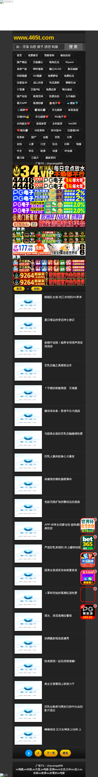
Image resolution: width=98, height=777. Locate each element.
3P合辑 (68, 150)
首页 (19, 55)
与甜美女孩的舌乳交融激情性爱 (63, 433)
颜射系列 (51, 157)
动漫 (54, 150)
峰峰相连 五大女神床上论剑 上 (62, 729)
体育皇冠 (73, 110)
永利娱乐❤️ (23, 123)
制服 (78, 144)
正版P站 (35, 89)
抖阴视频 (22, 75)
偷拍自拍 (65, 55)
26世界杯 (39, 130)
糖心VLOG (55, 69)
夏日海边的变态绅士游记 (59, 319)
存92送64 (56, 130)
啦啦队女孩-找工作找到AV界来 (63, 297)
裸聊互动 (71, 82)
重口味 (20, 157)
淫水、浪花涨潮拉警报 (58, 615)
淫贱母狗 (49, 55)
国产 (33, 137)
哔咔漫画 (38, 69)
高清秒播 (38, 103)
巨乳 (57, 137)
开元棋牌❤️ (42, 116)
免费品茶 (51, 89)
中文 (19, 150)
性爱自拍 (54, 96)
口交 (43, 144)
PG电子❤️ (61, 116)
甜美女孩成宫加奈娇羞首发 (60, 570)
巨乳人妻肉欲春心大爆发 (59, 456)
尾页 (65, 753)
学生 (31, 150)
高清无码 (38, 96)
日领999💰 (23, 116)
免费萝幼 (53, 75)
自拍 (19, 144)
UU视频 (37, 75)
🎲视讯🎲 (40, 110)
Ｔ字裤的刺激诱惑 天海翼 (60, 388)
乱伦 (54, 144)
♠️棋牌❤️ (22, 110)
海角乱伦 (54, 62)
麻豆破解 (73, 69)
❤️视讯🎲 (22, 130)
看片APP (22, 103)
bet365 (73, 123)
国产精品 (22, 62)
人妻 (31, 144)
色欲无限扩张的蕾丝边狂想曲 (62, 502)
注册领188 (73, 130)
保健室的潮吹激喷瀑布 (58, 479)
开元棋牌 (57, 110)
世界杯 (20, 137)
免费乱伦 (69, 75)
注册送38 (22, 82)
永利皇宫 (57, 123)
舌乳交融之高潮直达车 (58, 365)
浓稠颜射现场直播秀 (56, 638)
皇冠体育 (41, 123)
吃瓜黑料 (54, 82)
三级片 (35, 157)
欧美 (43, 150)
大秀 (69, 137)
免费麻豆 (33, 55)
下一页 (51, 753)
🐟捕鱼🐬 (72, 103)
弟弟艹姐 (22, 69)
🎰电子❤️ (55, 103)
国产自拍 (22, 96)
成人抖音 (38, 82)
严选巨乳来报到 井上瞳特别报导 (63, 547)
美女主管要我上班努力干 (59, 684)
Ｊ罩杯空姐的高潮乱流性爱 (60, 593)
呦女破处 (67, 89)
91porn (69, 62)
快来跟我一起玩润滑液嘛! (59, 661)
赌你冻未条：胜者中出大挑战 (62, 411)
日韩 (66, 144)
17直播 (21, 89)
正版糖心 (38, 62)
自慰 (45, 137)
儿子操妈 (70, 96)
